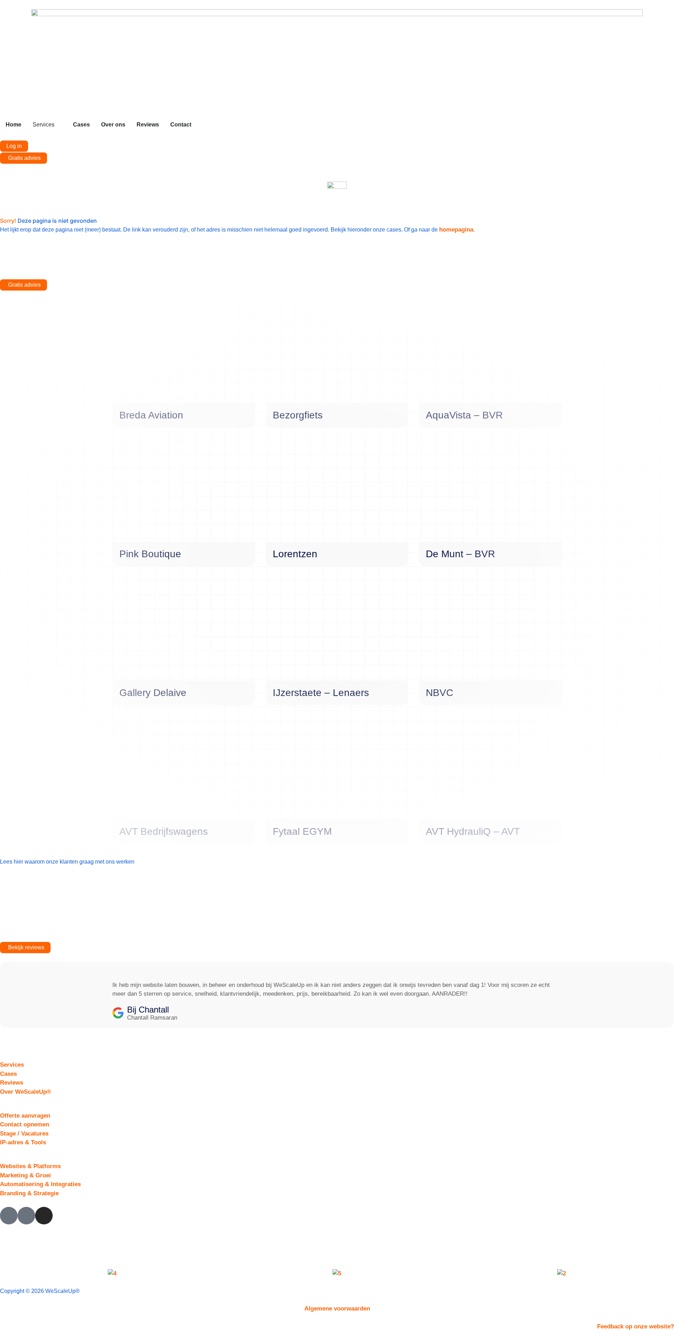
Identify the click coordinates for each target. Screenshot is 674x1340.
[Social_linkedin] (26, 1215)
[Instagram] (44, 1215)
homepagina (456, 229)
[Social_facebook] (9, 1215)
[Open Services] (59, 125)
